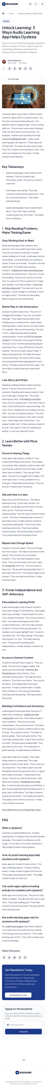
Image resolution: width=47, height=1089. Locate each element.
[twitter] (20, 69)
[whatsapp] (25, 69)
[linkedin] (15, 69)
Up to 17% (16, 117)
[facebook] (10, 69)
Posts (11, 13)
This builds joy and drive (30, 399)
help (40, 874)
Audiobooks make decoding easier (27, 270)
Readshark (10, 565)
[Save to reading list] (31, 69)
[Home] (3, 13)
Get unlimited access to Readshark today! (21, 809)
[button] (35, 4)
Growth (6, 21)
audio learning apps (14, 926)
